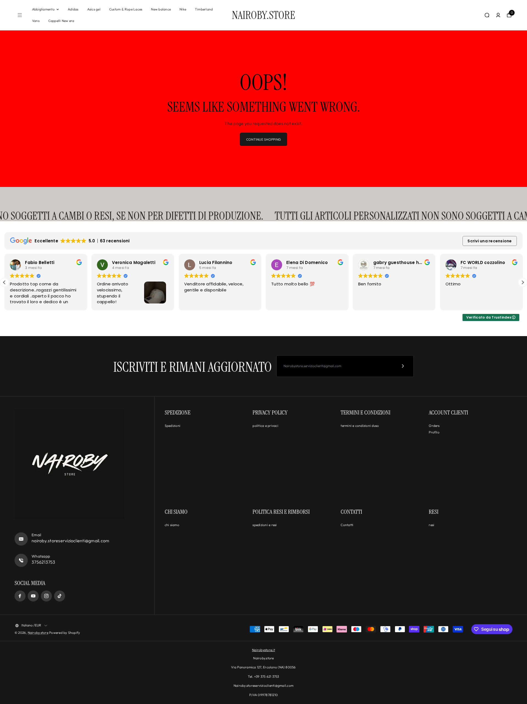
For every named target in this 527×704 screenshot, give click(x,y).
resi (431, 525)
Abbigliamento (43, 9)
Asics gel (93, 9)
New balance (161, 9)
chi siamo (172, 525)
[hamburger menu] (20, 15)
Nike (183, 9)
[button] (522, 282)
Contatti (347, 525)
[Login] (498, 15)
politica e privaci (265, 426)
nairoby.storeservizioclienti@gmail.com (70, 540)
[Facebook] (20, 596)
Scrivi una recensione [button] (489, 241)
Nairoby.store (38, 633)
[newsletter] (403, 366)
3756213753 (43, 562)
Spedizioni (172, 426)
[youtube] (33, 596)
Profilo (434, 432)
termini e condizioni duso (360, 426)
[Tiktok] (59, 596)
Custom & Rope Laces (125, 9)
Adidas (73, 9)
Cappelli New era (61, 21)
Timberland (204, 9)
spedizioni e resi (265, 525)
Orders (434, 426)
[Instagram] (46, 596)
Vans (36, 21)
